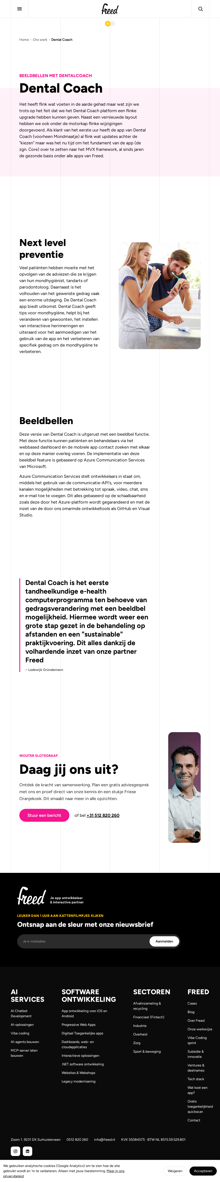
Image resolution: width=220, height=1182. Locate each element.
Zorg (136, 1043)
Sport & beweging (147, 1051)
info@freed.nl (104, 1140)
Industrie (140, 1026)
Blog (191, 1012)
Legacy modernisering (78, 1081)
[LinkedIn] (27, 1151)
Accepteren (203, 1171)
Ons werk (40, 40)
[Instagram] (15, 1151)
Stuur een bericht (44, 815)
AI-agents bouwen (25, 1042)
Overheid (140, 1034)
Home (24, 40)
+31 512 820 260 (103, 815)
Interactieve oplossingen (80, 1056)
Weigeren (175, 1171)
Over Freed (196, 1021)
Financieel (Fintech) (148, 1017)
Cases (192, 1003)
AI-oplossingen (22, 1025)
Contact (194, 1120)
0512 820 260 (77, 1140)
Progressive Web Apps (78, 1025)
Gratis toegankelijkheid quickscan (200, 1106)
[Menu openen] (19, 9)
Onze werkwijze (200, 1029)
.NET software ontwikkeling (83, 1064)
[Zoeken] (200, 9)
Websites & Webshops (78, 1073)
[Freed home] (110, 8)
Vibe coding (20, 1033)
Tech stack (196, 1079)
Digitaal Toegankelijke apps (82, 1033)
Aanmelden (164, 941)
